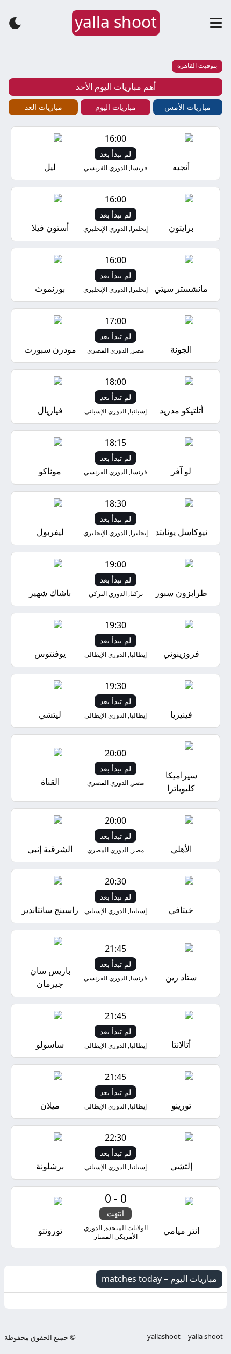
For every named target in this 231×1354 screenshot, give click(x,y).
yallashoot (164, 1336)
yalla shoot (205, 1336)
